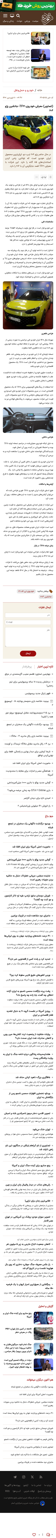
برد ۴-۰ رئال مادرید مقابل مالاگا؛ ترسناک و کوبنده (27, 744)
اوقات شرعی (29, 1491)
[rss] (41, 1477)
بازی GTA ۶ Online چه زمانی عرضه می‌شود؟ (28, 790)
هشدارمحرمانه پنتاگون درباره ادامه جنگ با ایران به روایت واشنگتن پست (28, 1056)
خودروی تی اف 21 (26, 591)
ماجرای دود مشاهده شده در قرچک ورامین (30, 916)
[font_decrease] (36, 177)
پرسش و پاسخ (44, 1491)
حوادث (19, 21)
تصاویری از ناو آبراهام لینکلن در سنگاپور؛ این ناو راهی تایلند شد (29, 1147)
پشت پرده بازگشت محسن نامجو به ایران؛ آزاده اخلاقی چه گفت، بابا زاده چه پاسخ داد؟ (30, 993)
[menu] (5, 15)
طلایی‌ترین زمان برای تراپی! (19, 33)
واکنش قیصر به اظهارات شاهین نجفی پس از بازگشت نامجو (28, 1439)
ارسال (28, 653)
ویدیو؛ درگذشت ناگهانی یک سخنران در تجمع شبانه (30, 826)
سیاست (35, 21)
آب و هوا (17, 1491)
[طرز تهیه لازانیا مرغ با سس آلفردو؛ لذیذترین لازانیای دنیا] (40, 72)
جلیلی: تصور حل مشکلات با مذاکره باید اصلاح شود (32, 1454)
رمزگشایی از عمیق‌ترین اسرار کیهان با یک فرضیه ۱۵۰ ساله (29, 1286)
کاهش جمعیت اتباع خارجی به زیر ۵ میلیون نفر (28, 1244)
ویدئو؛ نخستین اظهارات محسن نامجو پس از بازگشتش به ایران (31, 1095)
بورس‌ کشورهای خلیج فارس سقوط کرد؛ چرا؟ (30, 975)
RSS (7, 1491)
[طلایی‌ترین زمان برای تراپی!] (40, 38)
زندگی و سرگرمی (7, 21)
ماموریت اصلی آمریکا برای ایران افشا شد (31, 763)
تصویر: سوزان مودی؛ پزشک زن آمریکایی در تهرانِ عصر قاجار (29, 1219)
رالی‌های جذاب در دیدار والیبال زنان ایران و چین (28, 1185)
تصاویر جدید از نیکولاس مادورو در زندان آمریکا (33, 1447)
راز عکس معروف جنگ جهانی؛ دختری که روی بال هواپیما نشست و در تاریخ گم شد (29, 1266)
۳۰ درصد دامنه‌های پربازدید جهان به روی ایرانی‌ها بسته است (28, 938)
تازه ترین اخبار (45, 666)
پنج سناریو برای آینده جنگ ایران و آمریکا (31, 1166)
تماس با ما (36, 1485)
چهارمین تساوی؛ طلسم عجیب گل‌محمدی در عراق (27, 674)
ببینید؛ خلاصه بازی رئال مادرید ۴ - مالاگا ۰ (29, 736)
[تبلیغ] (28, 6)
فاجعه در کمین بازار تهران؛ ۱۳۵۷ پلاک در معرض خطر (18, 1330)
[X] (32, 1477)
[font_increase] (50, 177)
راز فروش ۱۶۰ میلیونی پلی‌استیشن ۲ (34, 806)
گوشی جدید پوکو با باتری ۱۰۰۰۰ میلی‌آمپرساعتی (28, 783)
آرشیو (25, 1485)
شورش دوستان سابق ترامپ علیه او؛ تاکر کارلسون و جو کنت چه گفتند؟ (29, 898)
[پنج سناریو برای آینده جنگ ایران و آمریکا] (43, 1318)
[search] (18, 16)
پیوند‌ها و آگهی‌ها (12, 1485)
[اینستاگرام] (23, 1477)
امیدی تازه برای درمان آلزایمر (37, 798)
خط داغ (49, 816)
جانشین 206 (45, 597)
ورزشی (27, 21)
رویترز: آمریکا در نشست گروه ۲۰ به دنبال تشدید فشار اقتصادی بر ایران (29, 1013)
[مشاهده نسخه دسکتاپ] (12, 16)
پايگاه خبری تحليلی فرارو (22, 1498)
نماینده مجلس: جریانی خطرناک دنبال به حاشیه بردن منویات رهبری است (29, 878)
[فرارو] (47, 18)
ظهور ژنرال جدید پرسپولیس (37, 693)
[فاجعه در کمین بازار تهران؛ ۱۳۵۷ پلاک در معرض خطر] (43, 1333)
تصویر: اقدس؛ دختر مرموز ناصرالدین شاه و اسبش (27, 1113)
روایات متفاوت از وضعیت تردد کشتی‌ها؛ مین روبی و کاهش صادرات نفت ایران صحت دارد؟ (28, 1036)
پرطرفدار (27, 666)
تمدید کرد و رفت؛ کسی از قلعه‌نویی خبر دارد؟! (29, 959)
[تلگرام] (15, 1477)
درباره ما (48, 1485)
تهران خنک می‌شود (41, 1130)
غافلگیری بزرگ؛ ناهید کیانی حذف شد (33, 1077)
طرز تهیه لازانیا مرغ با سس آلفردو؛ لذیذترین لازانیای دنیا (18, 69)
